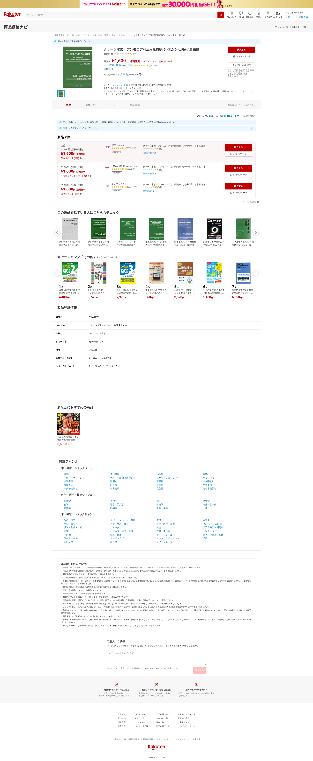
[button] (241, 14)
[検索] (220, 15)
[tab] (68, 105)
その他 (122, 35)
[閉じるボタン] (257, 41)
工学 (113, 35)
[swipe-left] (57, 232)
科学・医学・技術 (100, 35)
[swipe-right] (255, 232)
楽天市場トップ (61, 35)
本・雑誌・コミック (80, 35)
